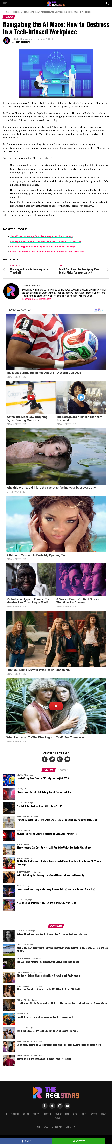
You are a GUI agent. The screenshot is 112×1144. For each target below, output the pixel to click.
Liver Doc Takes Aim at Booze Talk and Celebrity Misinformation (47, 251)
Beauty (36, 1114)
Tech (67, 1114)
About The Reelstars (53, 1126)
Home (37, 1126)
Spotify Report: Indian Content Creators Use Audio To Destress (45, 241)
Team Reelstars (22, 42)
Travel (104, 1114)
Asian (57, 1117)
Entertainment (12, 1114)
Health (84, 1114)
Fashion (25, 1114)
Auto (75, 1114)
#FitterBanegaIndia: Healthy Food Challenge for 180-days (42, 246)
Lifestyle (47, 1114)
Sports (94, 1114)
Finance (58, 1114)
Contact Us (71, 1126)
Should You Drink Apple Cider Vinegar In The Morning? (41, 236)
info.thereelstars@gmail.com (36, 299)
